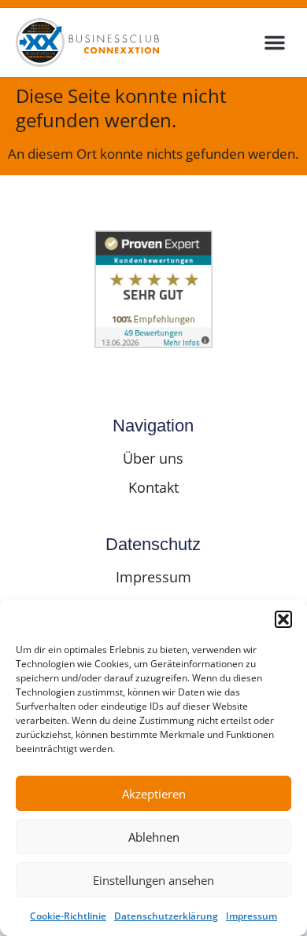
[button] (283, 619)
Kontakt (153, 487)
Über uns (153, 458)
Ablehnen (153, 837)
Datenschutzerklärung (166, 916)
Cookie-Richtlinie (68, 916)
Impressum (251, 916)
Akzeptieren (154, 794)
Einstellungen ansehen (153, 880)
